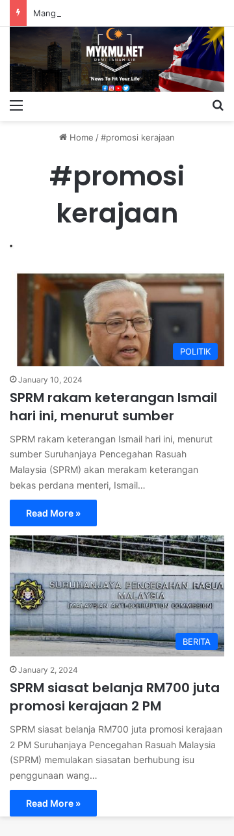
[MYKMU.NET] (117, 59)
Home (80, 137)
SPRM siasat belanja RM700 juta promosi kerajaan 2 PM (115, 697)
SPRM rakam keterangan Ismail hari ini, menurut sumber (113, 406)
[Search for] (217, 105)
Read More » (53, 513)
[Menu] (16, 105)
